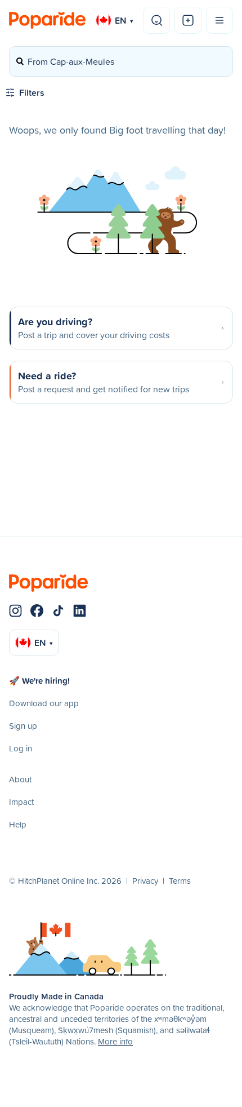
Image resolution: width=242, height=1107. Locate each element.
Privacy (145, 881)
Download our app (44, 703)
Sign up (23, 726)
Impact (21, 802)
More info (115, 1041)
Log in (20, 748)
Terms (180, 881)
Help (17, 824)
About (20, 779)
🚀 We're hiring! (39, 681)
